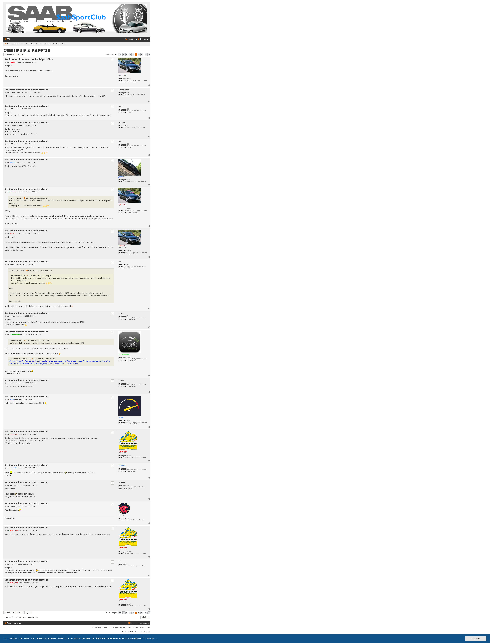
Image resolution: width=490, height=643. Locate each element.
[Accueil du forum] (76, 19)
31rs (119, 561)
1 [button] (126, 55)
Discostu (121, 74)
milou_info (122, 451)
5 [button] (130, 55)
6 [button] (133, 55)
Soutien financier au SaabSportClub (27, 51)
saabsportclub (17, 358)
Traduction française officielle (132, 631)
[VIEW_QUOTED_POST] (25, 198)
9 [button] (141, 55)
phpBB (123, 627)
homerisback (123, 354)
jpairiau (121, 177)
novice (121, 313)
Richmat (121, 122)
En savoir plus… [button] (149, 638)
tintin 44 (121, 482)
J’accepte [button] (475, 638)
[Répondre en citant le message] (112, 59)
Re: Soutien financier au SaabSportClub (29, 59)
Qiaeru (147, 631)
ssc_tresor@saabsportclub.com (29, 115)
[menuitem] (7, 39)
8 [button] (138, 55)
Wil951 (120, 106)
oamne (121, 515)
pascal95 (121, 465)
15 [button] (146, 55)
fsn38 (120, 417)
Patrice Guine (123, 90)
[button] (119, 54)
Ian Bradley (105, 627)
